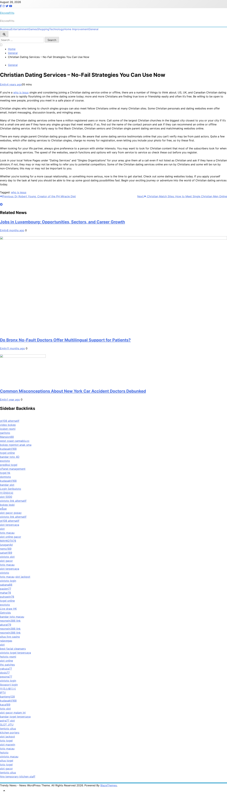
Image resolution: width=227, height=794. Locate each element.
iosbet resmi (7, 428)
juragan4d (6, 544)
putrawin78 (7, 596)
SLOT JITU (6, 724)
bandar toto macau (12, 616)
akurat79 (5, 624)
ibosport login (9, 684)
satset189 (6, 552)
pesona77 (6, 676)
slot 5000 (6, 496)
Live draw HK (8, 608)
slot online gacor (10, 536)
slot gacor (6, 560)
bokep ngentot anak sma (15, 444)
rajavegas (6, 640)
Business (5, 29)
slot (2, 528)
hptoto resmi (8, 656)
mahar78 (5, 592)
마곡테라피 (6, 492)
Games (33, 29)
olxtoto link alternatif (13, 500)
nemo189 (5, 548)
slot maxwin (7, 744)
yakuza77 (6, 668)
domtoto (5, 476)
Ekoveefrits (7, 12)
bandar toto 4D (9, 456)
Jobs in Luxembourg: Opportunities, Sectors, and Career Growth (62, 221)
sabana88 (6, 584)
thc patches (7, 664)
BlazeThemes (108, 785)
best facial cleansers (13, 648)
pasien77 (5, 588)
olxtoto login (8, 580)
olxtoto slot (7, 556)
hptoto (4, 752)
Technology (56, 29)
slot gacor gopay (11, 512)
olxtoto (4, 572)
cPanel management (12, 468)
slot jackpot (22, 576)
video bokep (8, 424)
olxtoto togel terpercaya (15, 652)
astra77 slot (7, 720)
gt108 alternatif (9, 420)
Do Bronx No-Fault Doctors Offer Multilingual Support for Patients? (65, 340)
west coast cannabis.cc (14, 440)
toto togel (6, 740)
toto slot (5, 708)
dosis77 (5, 672)
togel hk (5, 472)
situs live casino (10, 636)
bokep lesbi (7, 504)
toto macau (7, 532)
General (93, 29)
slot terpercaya (9, 524)
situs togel (6, 760)
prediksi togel (8, 464)
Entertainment (20, 29)
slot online (6, 660)
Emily (3, 84)
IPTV (3, 692)
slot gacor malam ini (13, 712)
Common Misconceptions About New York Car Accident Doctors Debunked (73, 391)
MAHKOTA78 (8, 540)
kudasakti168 (8, 448)
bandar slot (7, 484)
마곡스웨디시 (8, 688)
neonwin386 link (10, 620)
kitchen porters (9, 732)
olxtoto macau (9, 756)
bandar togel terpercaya (15, 716)
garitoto (5, 432)
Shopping (43, 29)
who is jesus (21, 92)
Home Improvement (76, 29)
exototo (5, 460)
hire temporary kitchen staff (17, 776)
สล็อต (3, 508)
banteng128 (7, 696)
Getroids (5, 612)
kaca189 (5, 704)
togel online (7, 452)
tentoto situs (8, 728)
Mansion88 (7, 436)
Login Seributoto (10, 488)
